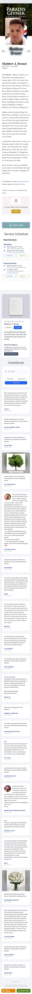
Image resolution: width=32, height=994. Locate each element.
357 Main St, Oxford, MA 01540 (16, 252)
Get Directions (9, 255)
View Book (8, 327)
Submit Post (16, 383)
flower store (21, 184)
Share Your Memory (11, 354)
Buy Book (17, 327)
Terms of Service (21, 986)
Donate (16, 211)
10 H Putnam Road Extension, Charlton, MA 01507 (15, 272)
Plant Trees (22, 255)
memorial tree (22, 181)
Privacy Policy (11, 986)
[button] (16, 463)
